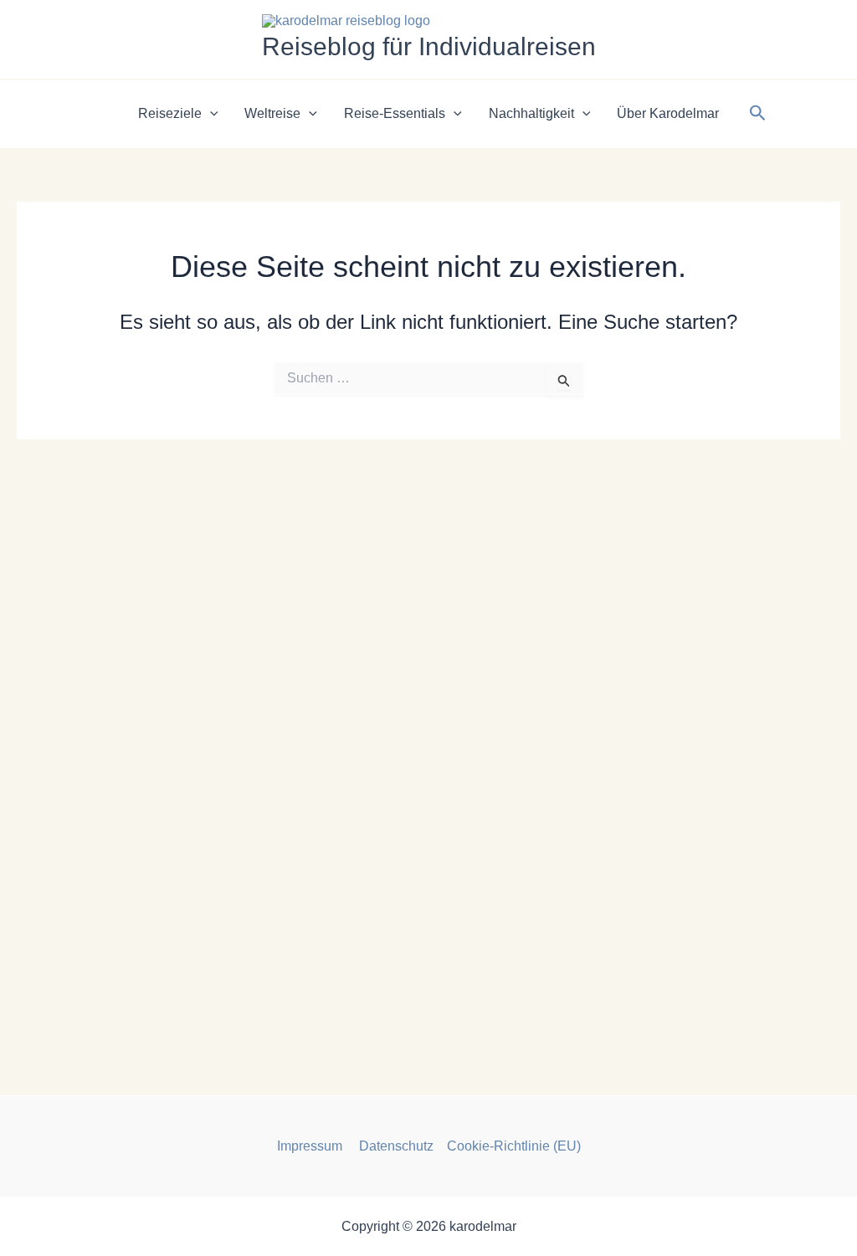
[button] (210, 113)
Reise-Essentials (394, 113)
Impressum (311, 1146)
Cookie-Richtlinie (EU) (514, 1146)
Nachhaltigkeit (531, 113)
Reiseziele (170, 113)
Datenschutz (396, 1146)
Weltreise (272, 113)
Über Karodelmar (668, 113)
